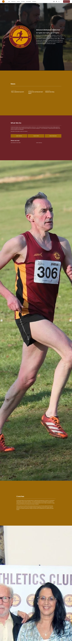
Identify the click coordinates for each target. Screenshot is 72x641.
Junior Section (19, 135)
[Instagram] (53, 1)
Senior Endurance (53, 135)
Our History (23, 1)
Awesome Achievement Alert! (35, 92)
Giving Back (34, 1)
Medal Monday (49, 92)
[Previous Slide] (1, 320)
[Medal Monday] (53, 89)
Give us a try (66, 1)
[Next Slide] (70, 320)
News (9, 1)
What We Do (13, 1)
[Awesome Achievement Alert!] (36, 89)
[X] (59, 1)
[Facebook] (56, 1)
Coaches (18, 1)
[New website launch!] (19, 89)
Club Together (28, 1)
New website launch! (17, 92)
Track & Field (36, 135)
